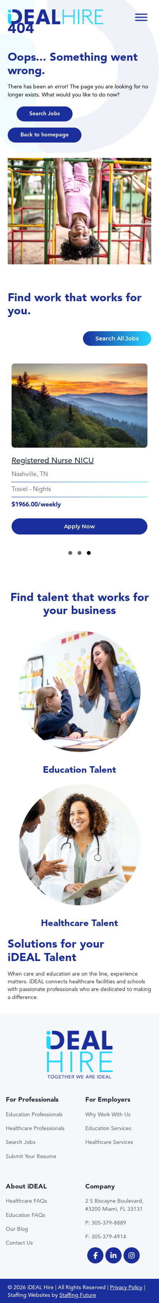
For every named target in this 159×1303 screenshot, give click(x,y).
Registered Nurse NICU (53, 460)
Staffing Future (77, 1295)
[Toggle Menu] (141, 17)
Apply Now (79, 526)
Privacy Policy (126, 1287)
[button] (45, 113)
